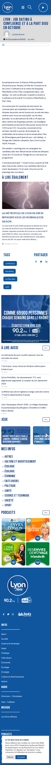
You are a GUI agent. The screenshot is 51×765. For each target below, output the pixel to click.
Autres (9, 457)
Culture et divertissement (20, 462)
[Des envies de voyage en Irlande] (38, 554)
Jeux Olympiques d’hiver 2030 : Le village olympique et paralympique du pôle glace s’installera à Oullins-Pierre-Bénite (24, 407)
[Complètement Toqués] (38, 530)
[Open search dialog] (29, 7)
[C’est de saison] (13, 554)
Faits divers (12, 481)
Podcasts (6, 734)
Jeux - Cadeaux (8, 702)
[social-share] (34, 261)
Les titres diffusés (9, 716)
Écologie (10, 466)
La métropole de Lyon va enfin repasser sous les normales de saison (23, 217)
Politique (10, 486)
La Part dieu (10, 279)
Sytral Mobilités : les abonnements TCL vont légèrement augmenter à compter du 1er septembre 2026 (24, 380)
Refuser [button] (10, 757)
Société (31, 39)
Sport (8, 505)
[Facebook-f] (3, 614)
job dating (9, 271)
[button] (46, 435)
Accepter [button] (21, 757)
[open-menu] (22, 7)
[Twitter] (8, 614)
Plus (46, 348)
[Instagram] (12, 614)
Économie (10, 476)
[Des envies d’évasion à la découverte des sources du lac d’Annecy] (13, 530)
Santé (8, 491)
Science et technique (17, 496)
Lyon (7, 287)
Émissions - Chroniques (11, 696)
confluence (10, 263)
